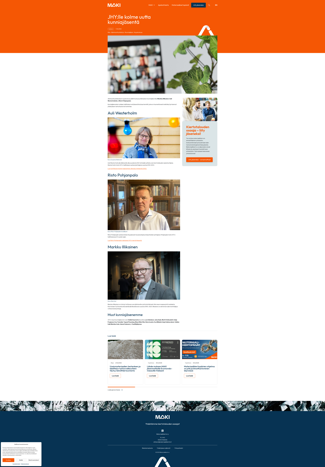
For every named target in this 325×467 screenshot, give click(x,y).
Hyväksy (8, 460)
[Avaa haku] (209, 5)
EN (216, 5)
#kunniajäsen (129, 32)
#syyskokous (138, 32)
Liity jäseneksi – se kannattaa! (199, 160)
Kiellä (21, 460)
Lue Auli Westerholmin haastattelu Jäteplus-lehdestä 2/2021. (127, 168)
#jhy (109, 32)
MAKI (151, 5)
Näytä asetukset (34, 460)
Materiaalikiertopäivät (180, 5)
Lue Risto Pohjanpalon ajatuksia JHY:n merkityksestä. (125, 240)
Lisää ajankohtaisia (114, 390)
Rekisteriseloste (25, 464)
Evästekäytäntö (16, 464)
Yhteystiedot (178, 448)
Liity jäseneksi (198, 5)
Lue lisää (115, 376)
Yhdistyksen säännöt (163, 448)
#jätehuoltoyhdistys (117, 32)
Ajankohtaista (163, 5)
